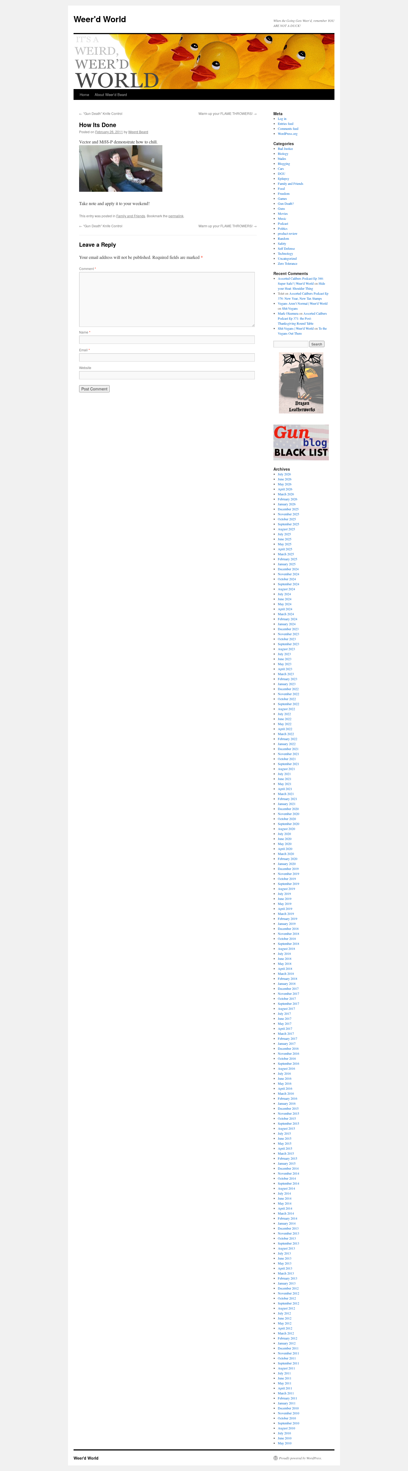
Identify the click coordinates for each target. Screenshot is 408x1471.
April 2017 (285, 1028)
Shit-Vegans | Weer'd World (296, 328)
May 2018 (284, 963)
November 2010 (288, 1413)
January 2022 (287, 743)
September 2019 (288, 883)
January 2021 (287, 803)
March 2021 (286, 793)
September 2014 (288, 1183)
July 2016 (284, 1073)
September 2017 (288, 1003)
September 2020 (288, 823)
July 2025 (284, 534)
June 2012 (284, 1318)
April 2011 (285, 1388)
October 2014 (287, 1178)
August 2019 (286, 888)
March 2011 (286, 1393)
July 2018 (284, 953)
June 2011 (284, 1378)
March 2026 (286, 494)
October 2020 (287, 818)
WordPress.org (288, 133)
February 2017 (287, 1038)
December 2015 (288, 1108)
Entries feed (285, 123)
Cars (281, 168)
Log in (282, 118)
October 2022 (287, 699)
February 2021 (287, 798)
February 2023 (287, 679)
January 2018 (287, 983)
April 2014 (285, 1208)
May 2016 (284, 1083)
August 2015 (286, 1128)
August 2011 (286, 1368)
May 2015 (284, 1143)
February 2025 (287, 559)
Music (282, 218)
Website (85, 367)
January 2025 (287, 564)
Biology (283, 153)
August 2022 (286, 709)
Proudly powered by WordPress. (300, 1458)
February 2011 (287, 1398)
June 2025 (284, 539)
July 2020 (284, 833)
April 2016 (285, 1088)
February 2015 (287, 1158)
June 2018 (284, 958)
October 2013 (287, 1238)
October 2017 (287, 998)
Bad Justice (285, 148)
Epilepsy (283, 178)
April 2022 (285, 728)
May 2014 (284, 1203)
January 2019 (287, 923)
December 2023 (288, 629)
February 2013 (287, 1278)
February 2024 (287, 619)
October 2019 (287, 878)
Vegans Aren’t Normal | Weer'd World (303, 303)
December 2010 (288, 1408)
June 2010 (284, 1438)
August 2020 (286, 828)
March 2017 (286, 1033)
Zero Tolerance (287, 263)
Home (84, 94)
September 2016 (288, 1063)
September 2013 (288, 1243)
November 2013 (288, 1233)
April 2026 (285, 489)
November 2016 (288, 1053)
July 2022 (284, 713)
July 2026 (284, 474)
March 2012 (286, 1333)
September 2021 (288, 763)
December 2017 (288, 988)
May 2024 (284, 604)
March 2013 (286, 1273)
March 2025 (286, 554)
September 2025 (288, 524)
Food (281, 188)
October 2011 (287, 1358)
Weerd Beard (138, 131)
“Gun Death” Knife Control (100, 113)
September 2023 (288, 644)
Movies (283, 213)
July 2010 (284, 1433)
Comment (87, 268)
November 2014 (288, 1173)
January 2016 (287, 1103)
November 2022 (288, 694)
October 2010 (287, 1418)
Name (84, 332)
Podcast (283, 223)
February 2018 (287, 978)
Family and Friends (130, 215)
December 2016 (288, 1048)
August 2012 (286, 1308)
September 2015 (288, 1123)
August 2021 (286, 768)
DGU (281, 173)
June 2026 (284, 479)
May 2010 (284, 1443)
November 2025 (288, 514)
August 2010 (286, 1428)
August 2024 (286, 589)
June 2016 (284, 1078)
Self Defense (286, 248)
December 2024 (288, 569)
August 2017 (286, 1008)
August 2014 (286, 1188)
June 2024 (284, 599)
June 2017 (284, 1018)
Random (283, 238)
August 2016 (286, 1068)
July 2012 (284, 1313)
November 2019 (288, 873)
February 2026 (287, 499)
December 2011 (288, 1348)
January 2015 (287, 1163)
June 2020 (284, 838)
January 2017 (287, 1043)
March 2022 (286, 733)
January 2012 (287, 1343)
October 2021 (287, 758)
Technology (285, 253)
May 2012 (284, 1323)
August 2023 (286, 649)
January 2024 (287, 624)
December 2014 (288, 1168)
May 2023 (284, 664)
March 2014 (286, 1213)
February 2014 (287, 1218)
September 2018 (288, 943)
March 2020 (286, 853)
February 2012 (287, 1338)
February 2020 (287, 858)
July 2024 (284, 594)
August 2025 (286, 529)
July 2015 (284, 1133)
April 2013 (285, 1268)
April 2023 (285, 669)
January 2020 (287, 863)
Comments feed (288, 128)
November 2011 (288, 1353)
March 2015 (286, 1153)
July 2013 (284, 1253)
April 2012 (285, 1328)
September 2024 (288, 584)
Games (282, 198)
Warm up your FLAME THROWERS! (227, 113)
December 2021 (288, 748)
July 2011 (284, 1373)
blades (282, 158)
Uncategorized (287, 258)
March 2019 (286, 913)
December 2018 (288, 928)
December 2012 (288, 1288)
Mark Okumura (288, 313)
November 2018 (288, 933)
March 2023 (286, 674)
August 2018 (286, 948)
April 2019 (285, 908)
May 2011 (284, 1383)
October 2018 (287, 938)
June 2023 (284, 659)
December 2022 (288, 689)
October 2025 (287, 519)
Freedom (283, 193)
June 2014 (284, 1198)
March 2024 (286, 614)
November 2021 (288, 753)
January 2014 (287, 1223)
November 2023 (288, 634)
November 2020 (288, 813)
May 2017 (284, 1023)
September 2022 (288, 704)
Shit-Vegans (290, 308)
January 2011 (287, 1403)
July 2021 (284, 773)
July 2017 (284, 1013)
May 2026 (284, 484)
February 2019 (287, 918)
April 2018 (285, 968)
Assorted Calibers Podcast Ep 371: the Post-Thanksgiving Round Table (302, 318)
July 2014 (284, 1193)
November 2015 (288, 1113)
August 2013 (286, 1248)
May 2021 (284, 783)
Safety (282, 243)
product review (288, 233)
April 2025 (285, 549)
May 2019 (284, 903)
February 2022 (287, 738)
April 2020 (285, 848)
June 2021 (284, 778)
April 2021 (285, 788)
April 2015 (285, 1148)
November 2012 (288, 1293)
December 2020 (288, 808)
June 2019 (284, 898)
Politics (283, 228)
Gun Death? (286, 203)
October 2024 (287, 579)
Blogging (284, 163)
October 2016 (287, 1058)
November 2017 (288, 993)
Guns (281, 208)
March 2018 (286, 973)
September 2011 (288, 1363)
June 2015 (284, 1138)
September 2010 (288, 1423)
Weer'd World (100, 19)
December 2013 (288, 1228)
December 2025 (288, 509)
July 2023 (284, 654)
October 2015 (287, 1118)
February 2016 (287, 1098)
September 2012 (288, 1303)
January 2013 (287, 1283)
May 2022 (284, 723)
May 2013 (284, 1263)
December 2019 (288, 868)
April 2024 (285, 609)
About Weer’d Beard (111, 94)
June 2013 (284, 1258)
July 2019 (284, 893)
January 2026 (287, 504)
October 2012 (287, 1298)
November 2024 (288, 574)
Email (84, 349)
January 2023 (287, 684)
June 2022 (284, 718)
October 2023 (287, 639)
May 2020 (284, 843)
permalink (175, 215)
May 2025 (284, 544)
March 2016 (286, 1093)
